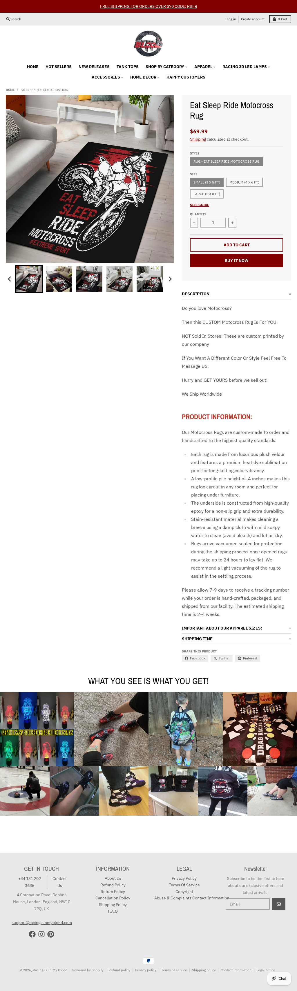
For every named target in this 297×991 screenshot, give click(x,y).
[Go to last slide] (10, 279)
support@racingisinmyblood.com (42, 922)
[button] (29, 279)
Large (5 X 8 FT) (206, 194)
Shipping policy (204, 970)
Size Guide (199, 205)
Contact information (236, 970)
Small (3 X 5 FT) (206, 182)
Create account (253, 19)
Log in (231, 19)
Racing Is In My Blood (50, 970)
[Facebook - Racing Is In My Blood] (32, 934)
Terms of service (174, 970)
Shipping (198, 139)
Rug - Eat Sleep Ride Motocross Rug (226, 161)
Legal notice (265, 970)
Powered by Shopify (88, 970)
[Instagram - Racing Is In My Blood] (41, 934)
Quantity (198, 214)
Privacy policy (145, 970)
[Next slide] (170, 279)
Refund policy (119, 970)
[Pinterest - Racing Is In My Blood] (50, 934)
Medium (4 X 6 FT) (244, 182)
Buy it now (237, 260)
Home (10, 90)
